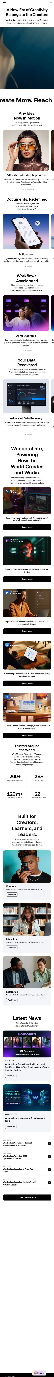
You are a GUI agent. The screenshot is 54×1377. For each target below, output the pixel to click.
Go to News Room (27, 1197)
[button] (25, 189)
